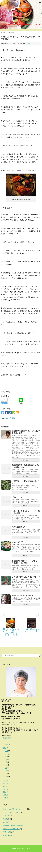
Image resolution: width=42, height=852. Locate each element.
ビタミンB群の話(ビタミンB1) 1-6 (26, 577)
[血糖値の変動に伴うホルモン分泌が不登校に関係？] (6, 434)
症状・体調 (7, 832)
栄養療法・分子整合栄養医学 (13, 825)
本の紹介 (6, 822)
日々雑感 (6, 816)
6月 (6, 768)
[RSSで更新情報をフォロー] (17, 412)
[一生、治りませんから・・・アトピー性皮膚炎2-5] (6, 514)
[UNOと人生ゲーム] (6, 546)
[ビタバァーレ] (6, 501)
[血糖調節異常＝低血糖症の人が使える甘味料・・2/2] (6, 469)
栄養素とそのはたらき (11, 829)
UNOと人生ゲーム (19, 542)
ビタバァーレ (17, 497)
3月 (6, 770)
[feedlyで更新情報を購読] (13, 412)
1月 (6, 776)
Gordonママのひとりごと (21, 22)
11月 (6, 753)
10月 (6, 756)
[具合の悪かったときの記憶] (6, 599)
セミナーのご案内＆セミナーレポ (14, 809)
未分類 (27, 43)
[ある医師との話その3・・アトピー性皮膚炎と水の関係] (6, 564)
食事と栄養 (7, 835)
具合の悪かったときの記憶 (22, 595)
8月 (6, 762)
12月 (6, 751)
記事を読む (26, 460)
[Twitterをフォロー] (2, 412)
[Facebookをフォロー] (6, 412)
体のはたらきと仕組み (11, 812)
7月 (6, 765)
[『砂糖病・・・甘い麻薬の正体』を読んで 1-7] (6, 485)
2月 (6, 773)
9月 (6, 759)
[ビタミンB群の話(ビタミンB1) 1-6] (6, 580)
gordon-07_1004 (10, 418)
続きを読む (7, 738)
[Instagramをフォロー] (10, 412)
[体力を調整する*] (6, 530)
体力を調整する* (18, 527)
